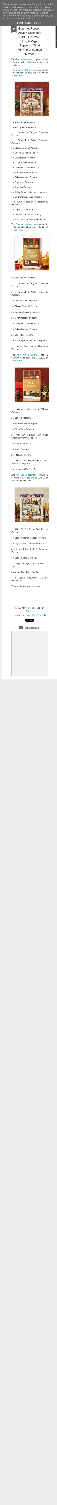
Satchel (29, 610)
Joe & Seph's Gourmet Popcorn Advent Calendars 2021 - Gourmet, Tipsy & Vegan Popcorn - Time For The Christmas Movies (30, 39)
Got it (37, 22)
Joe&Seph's (16, 75)
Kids (44, 615)
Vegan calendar (28, 474)
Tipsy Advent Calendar (28, 354)
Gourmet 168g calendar (27, 224)
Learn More (24, 22)
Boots (14, 480)
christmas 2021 (28, 615)
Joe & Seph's (29, 59)
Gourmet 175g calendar (27, 69)
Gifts (38, 615)
